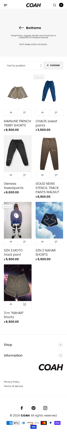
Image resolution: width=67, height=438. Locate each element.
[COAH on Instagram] (45, 408)
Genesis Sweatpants (13, 185)
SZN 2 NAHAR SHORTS (46, 252)
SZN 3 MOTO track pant (13, 252)
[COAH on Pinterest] (33, 408)
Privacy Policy (12, 381)
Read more (56, 112)
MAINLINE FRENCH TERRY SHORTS (17, 123)
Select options (24, 112)
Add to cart (24, 304)
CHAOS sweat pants (46, 123)
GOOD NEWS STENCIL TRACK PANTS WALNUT (47, 187)
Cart (61, 5)
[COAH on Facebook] (22, 408)
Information (13, 355)
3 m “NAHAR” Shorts (14, 315)
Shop (8, 345)
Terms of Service (13, 386)
